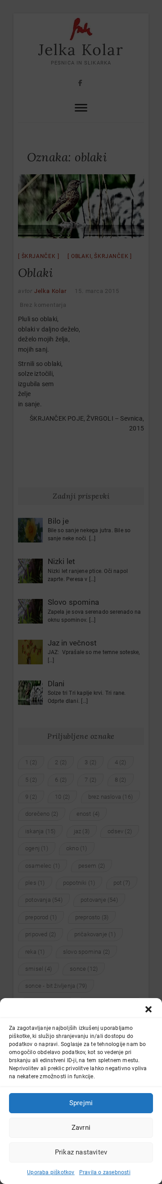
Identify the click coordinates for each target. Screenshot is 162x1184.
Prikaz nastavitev (81, 1152)
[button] (148, 1009)
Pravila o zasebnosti (104, 1172)
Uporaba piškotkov (50, 1172)
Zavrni (81, 1128)
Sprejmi (81, 1103)
